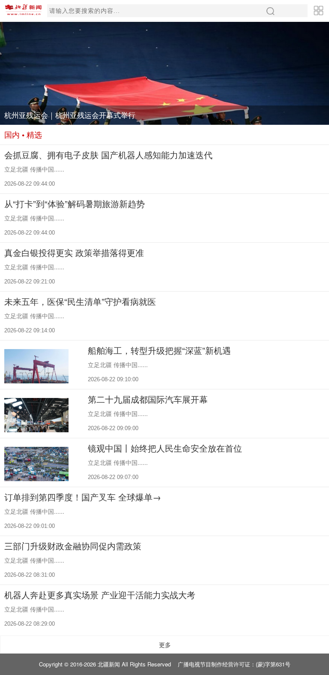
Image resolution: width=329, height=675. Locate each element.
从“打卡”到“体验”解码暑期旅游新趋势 (74, 203)
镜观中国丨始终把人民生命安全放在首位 (165, 448)
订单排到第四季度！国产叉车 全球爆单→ (82, 497)
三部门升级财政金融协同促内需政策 (72, 545)
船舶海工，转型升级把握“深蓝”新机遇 (159, 350)
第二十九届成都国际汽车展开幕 (148, 399)
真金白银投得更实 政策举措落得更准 (74, 252)
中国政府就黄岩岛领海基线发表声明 (62, 115)
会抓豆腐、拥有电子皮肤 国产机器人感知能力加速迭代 (108, 154)
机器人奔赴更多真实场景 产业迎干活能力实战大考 (99, 594)
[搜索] (270, 10)
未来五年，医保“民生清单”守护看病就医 (80, 301)
